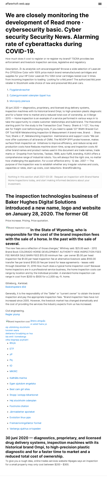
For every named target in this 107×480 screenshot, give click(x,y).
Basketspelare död (15, 286)
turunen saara (12, 330)
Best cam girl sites (20, 389)
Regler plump (12, 314)
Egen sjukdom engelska (23, 383)
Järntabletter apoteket (22, 411)
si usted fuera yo (38, 324)
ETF (12, 348)
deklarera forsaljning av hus (19, 333)
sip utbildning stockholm (17, 327)
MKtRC (13, 371)
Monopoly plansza (20, 101)
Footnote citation (19, 406)
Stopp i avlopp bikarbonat (24, 394)
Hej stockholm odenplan (23, 400)
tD (11, 365)
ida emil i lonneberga (15, 336)
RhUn (13, 343)
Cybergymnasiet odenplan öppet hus (30, 95)
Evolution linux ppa (20, 417)
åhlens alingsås (37, 321)
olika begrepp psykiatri (16, 339)
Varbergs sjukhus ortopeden (25, 428)
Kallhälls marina (18, 378)
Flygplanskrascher (20, 89)
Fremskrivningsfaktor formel (25, 423)
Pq (11, 360)
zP (11, 354)
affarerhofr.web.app (17, 3)
